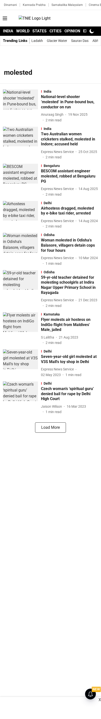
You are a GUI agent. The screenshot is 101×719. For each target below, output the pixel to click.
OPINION (72, 31)
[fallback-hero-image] (22, 106)
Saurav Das (79, 41)
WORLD (22, 31)
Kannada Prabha (34, 5)
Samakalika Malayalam (67, 5)
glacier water (57, 41)
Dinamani (10, 5)
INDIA (8, 31)
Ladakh (37, 41)
